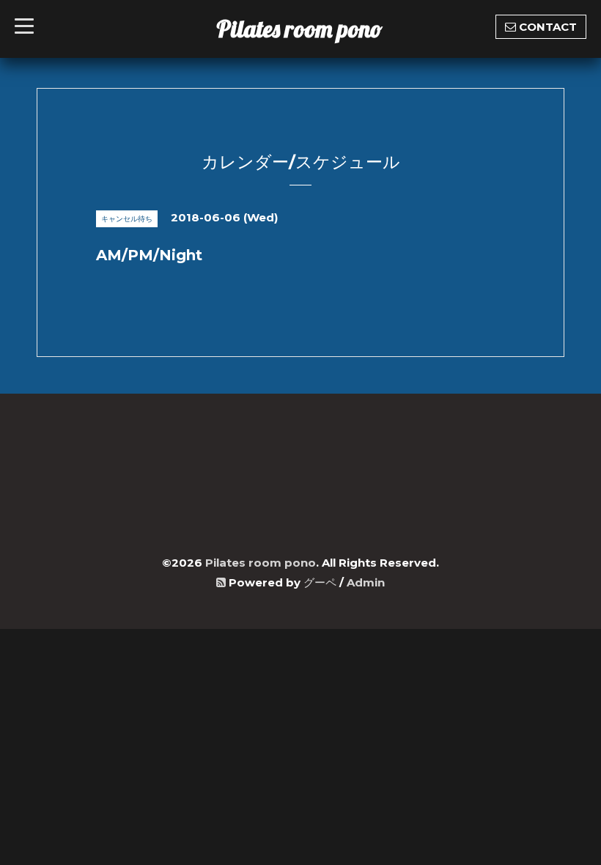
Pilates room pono (311, 28)
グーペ (319, 582)
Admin (366, 582)
